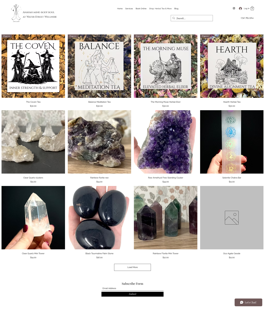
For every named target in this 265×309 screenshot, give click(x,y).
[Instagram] (234, 8)
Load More (132, 267)
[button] (252, 8)
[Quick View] (33, 142)
